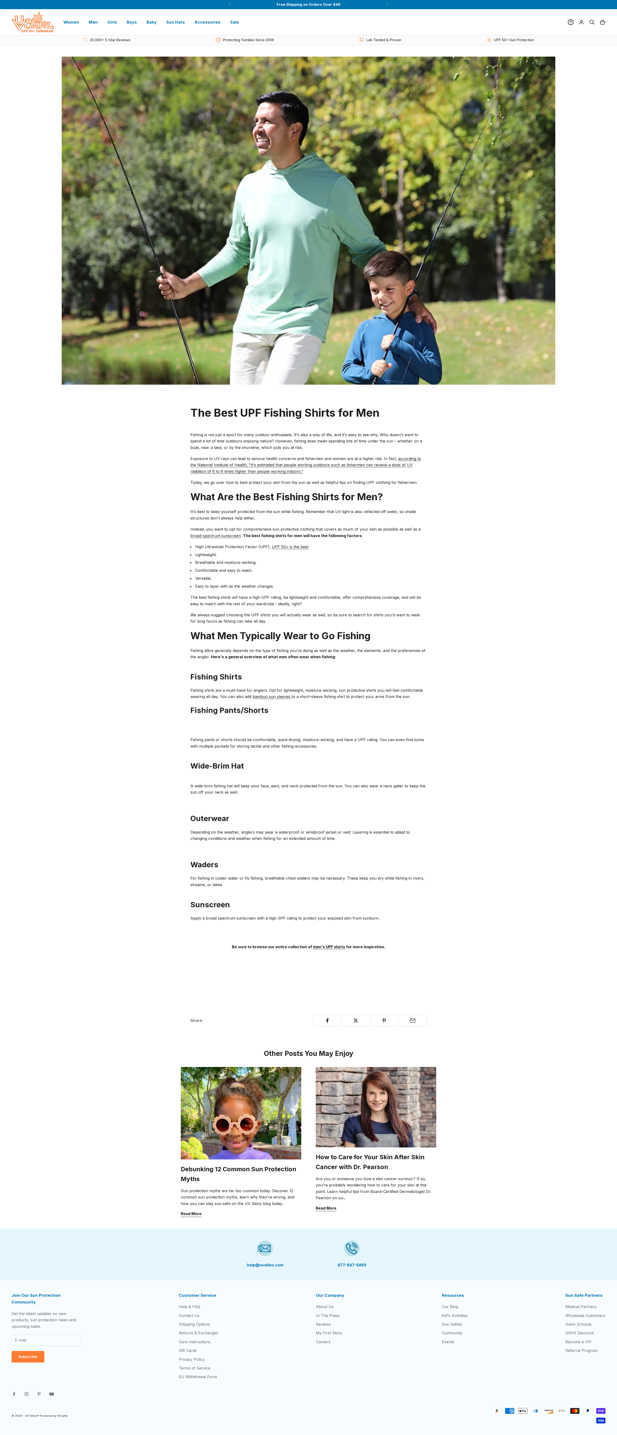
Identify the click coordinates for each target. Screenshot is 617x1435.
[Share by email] (412, 1020)
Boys (132, 22)
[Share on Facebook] (327, 1020)
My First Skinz (329, 1332)
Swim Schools (578, 1324)
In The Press (328, 1315)
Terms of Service (194, 1368)
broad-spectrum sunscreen (215, 535)
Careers (323, 1341)
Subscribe (28, 1356)
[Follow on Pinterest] (39, 1394)
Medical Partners (581, 1306)
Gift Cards (188, 1350)
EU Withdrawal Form (198, 1376)
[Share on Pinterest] (384, 1020)
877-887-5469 (352, 1265)
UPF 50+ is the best (290, 546)
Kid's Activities (455, 1315)
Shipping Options (194, 1324)
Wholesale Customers (585, 1315)
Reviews (323, 1324)
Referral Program (581, 1350)
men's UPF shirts (329, 946)
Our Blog (450, 1306)
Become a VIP (578, 1341)
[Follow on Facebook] (14, 1394)
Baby (152, 22)
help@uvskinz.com (265, 1265)
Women (71, 22)
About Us (325, 1306)
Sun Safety (452, 1324)
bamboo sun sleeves (272, 696)
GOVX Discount (579, 1332)
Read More (191, 1213)
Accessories (207, 22)
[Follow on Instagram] (26, 1394)
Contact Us (189, 1315)
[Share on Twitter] (356, 1020)
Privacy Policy (192, 1359)
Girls (112, 22)
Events (448, 1341)
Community (452, 1332)
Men (93, 22)
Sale (234, 22)
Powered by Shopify (54, 1415)
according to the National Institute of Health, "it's (305, 465)
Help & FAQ (189, 1306)
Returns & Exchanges (198, 1332)
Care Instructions (194, 1341)
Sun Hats (175, 22)
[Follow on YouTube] (51, 1394)
